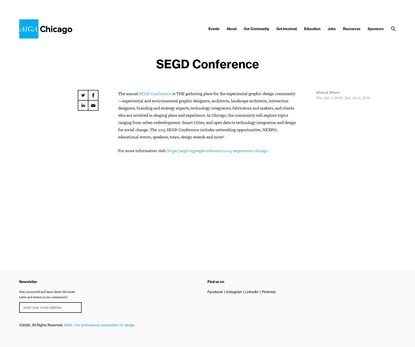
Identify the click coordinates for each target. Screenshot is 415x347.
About (232, 29)
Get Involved (286, 29)
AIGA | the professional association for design (99, 325)
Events (214, 29)
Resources (351, 29)
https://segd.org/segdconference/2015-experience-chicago (217, 151)
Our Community (256, 29)
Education (312, 29)
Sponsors (376, 29)
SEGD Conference (155, 93)
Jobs (332, 29)
